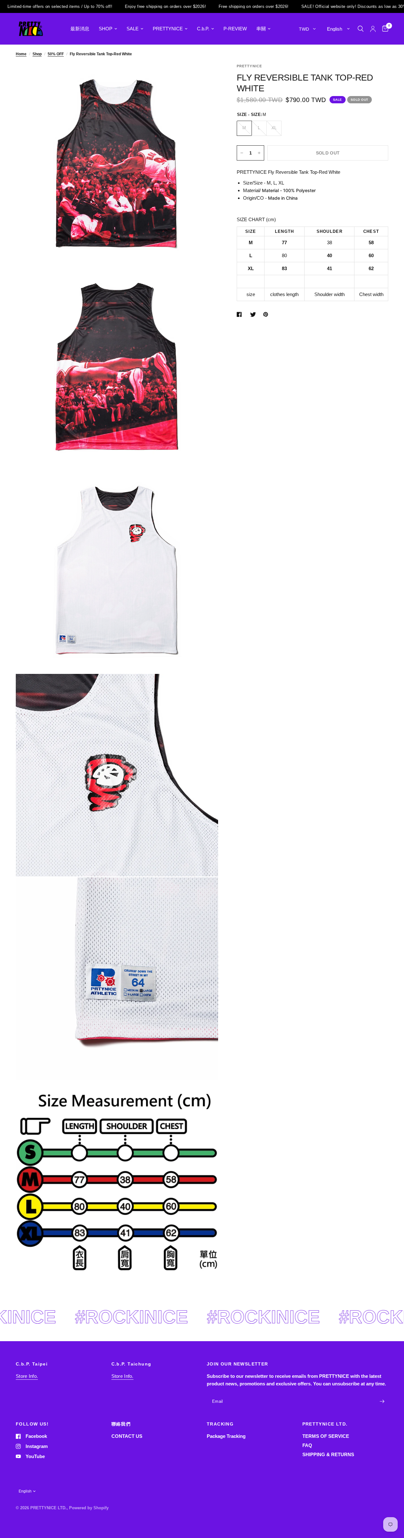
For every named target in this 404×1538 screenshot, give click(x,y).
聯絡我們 (121, 1424)
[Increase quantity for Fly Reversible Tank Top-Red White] (259, 153)
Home (21, 54)
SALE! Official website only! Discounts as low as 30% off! (319, 6)
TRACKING (220, 1424)
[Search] (360, 29)
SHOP (105, 28)
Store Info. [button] (27, 1376)
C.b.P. (203, 28)
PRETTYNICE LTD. (325, 1424)
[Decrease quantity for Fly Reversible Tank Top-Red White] (242, 153)
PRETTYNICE (168, 28)
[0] (383, 29)
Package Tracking (226, 1436)
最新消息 (79, 28)
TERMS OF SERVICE (325, 1436)
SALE (133, 28)
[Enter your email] (382, 1401)
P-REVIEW (235, 28)
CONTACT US (126, 1436)
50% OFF (56, 54)
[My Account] (373, 29)
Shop (37, 54)
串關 (261, 28)
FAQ (307, 1445)
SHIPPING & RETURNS (328, 1454)
